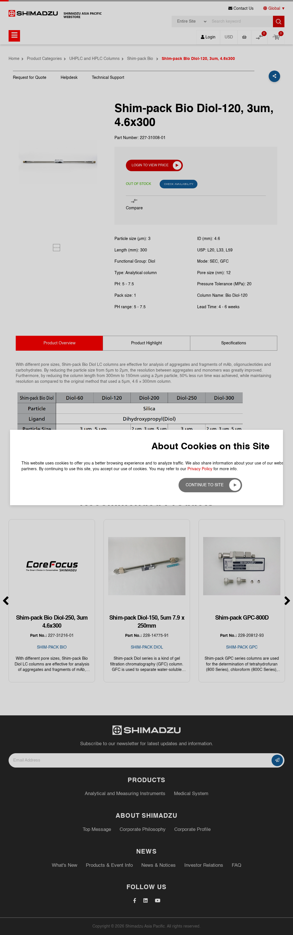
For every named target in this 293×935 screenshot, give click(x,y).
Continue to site (204, 485)
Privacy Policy (199, 469)
